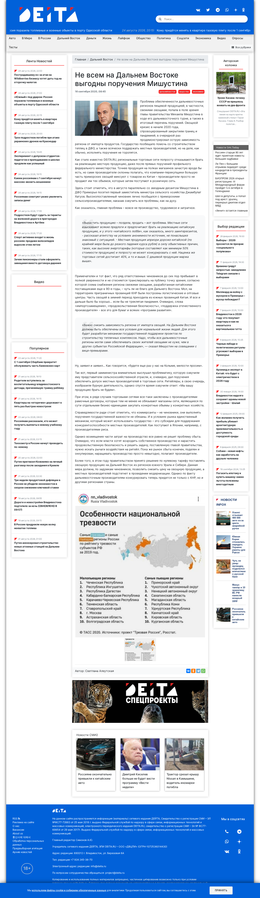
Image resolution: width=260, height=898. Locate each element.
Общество (143, 38)
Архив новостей (22, 851)
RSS (15, 818)
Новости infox (226, 502)
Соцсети (183, 38)
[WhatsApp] (203, 671)
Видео (221, 38)
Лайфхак (124, 38)
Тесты (13, 47)
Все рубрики (243, 47)
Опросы (237, 38)
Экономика (203, 38)
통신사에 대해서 (22, 837)
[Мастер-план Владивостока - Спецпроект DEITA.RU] (140, 701)
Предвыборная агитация (27, 848)
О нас (16, 825)
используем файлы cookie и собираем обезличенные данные (69, 890)
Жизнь (107, 38)
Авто (12, 38)
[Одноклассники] (193, 671)
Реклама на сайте (23, 822)
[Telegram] (198, 671)
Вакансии (18, 829)
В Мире (27, 38)
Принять (221, 890)
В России (44, 38)
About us (18, 833)
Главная (80, 59)
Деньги (91, 38)
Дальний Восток (68, 38)
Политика (164, 38)
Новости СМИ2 (87, 735)
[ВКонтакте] (188, 671)
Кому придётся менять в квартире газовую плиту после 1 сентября (158, 30)
